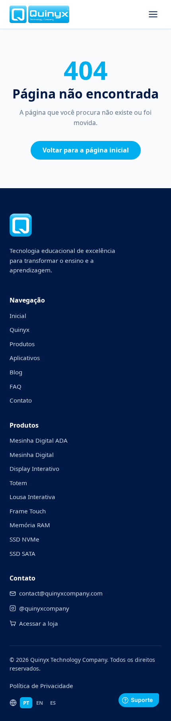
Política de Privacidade (41, 686)
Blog (16, 372)
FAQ (15, 386)
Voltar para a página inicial (86, 150)
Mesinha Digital (32, 455)
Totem (18, 483)
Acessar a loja (38, 623)
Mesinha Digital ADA (39, 440)
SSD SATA (22, 553)
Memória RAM (30, 525)
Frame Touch (28, 511)
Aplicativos (25, 358)
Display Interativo (34, 468)
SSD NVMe (24, 539)
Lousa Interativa (32, 497)
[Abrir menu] (153, 14)
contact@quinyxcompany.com (61, 593)
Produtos (22, 344)
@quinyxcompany (44, 608)
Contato (21, 400)
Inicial (18, 316)
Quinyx (19, 330)
